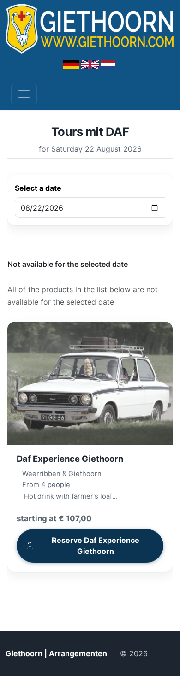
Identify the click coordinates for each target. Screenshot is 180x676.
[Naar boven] (164, 653)
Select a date (38, 188)
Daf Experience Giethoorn (70, 458)
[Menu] (24, 94)
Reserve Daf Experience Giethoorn (95, 545)
